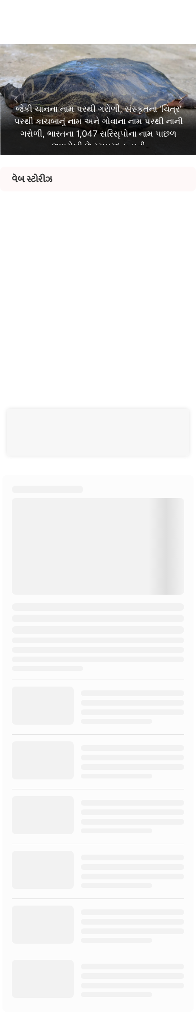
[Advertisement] (98, 289)
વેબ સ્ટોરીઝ (32, 179)
